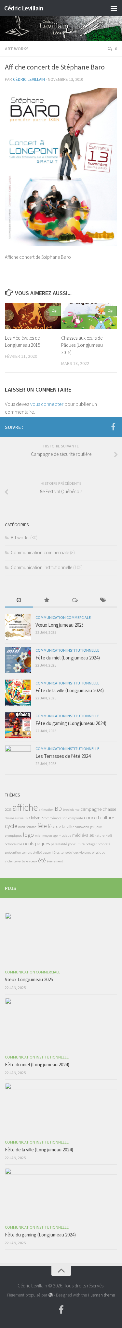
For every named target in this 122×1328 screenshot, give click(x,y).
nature (99, 835)
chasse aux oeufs (16, 818)
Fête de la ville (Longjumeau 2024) (69, 690)
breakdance (71, 810)
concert (91, 817)
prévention (13, 852)
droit (21, 827)
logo (28, 834)
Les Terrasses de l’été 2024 (62, 756)
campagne (91, 809)
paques (42, 843)
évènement (55, 861)
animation (46, 810)
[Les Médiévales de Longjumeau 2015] (33, 316)
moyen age (50, 835)
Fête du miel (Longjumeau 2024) (67, 658)
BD (58, 808)
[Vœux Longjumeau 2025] (18, 627)
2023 (8, 810)
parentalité (59, 844)
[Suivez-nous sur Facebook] (113, 427)
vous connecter (46, 404)
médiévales (83, 835)
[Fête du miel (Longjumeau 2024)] (18, 660)
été (42, 860)
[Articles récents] (19, 601)
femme (31, 827)
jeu (92, 827)
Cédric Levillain (23, 8)
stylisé (37, 852)
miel (38, 835)
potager (91, 844)
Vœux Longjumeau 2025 (59, 625)
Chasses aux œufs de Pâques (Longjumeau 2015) (82, 345)
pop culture (76, 844)
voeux (33, 861)
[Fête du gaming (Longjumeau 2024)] (18, 725)
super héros (51, 852)
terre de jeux (69, 852)
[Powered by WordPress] (50, 1295)
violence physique (92, 852)
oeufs (28, 843)
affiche (25, 807)
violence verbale (16, 861)
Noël (108, 835)
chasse (109, 809)
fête (42, 826)
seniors (27, 852)
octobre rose (13, 844)
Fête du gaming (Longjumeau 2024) (70, 723)
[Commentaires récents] (75, 601)
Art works (17, 49)
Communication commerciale (40, 552)
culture (107, 817)
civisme (36, 817)
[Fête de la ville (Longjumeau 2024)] (18, 693)
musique (65, 835)
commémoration (55, 818)
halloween (82, 827)
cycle (11, 826)
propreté (104, 844)
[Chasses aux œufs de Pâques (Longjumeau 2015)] (89, 316)
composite (75, 818)
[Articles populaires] (47, 601)
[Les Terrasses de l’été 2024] (18, 758)
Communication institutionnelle (41, 567)
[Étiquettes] (103, 601)
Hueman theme (101, 1295)
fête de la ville (61, 826)
